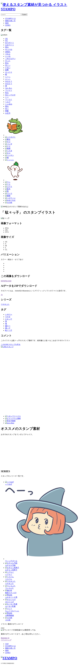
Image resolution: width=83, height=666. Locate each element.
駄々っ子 (8, 330)
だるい (7, 68)
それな (7, 54)
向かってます (10, 95)
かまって (8, 319)
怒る (7, 63)
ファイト (8, 90)
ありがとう (9, 43)
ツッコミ (8, 99)
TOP (7, 644)
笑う (7, 109)
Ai (2, 295)
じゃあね (8, 104)
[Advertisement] (9, 380)
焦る (7, 93)
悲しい (7, 65)
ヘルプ (7, 102)
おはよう (8, 81)
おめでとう (9, 45)
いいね (7, 56)
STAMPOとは (10, 18)
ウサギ (7, 317)
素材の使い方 (10, 21)
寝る (7, 47)
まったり (8, 72)
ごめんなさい (10, 58)
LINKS (7, 25)
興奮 (7, 111)
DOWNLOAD (6, 281)
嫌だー (7, 326)
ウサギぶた (5, 304)
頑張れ (7, 52)
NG (6, 40)
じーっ (7, 77)
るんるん (8, 88)
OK (6, 39)
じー (7, 97)
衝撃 (7, 70)
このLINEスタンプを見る (10, 344)
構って (7, 328)
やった (7, 61)
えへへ (7, 79)
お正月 (7, 113)
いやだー (8, 314)
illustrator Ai (5, 638)
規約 (7, 23)
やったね (8, 49)
